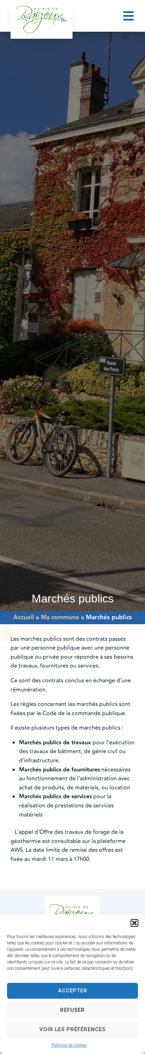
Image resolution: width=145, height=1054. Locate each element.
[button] (134, 922)
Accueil (23, 617)
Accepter (72, 990)
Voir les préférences (72, 1029)
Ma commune (60, 617)
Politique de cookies (69, 1045)
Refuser (72, 1010)
